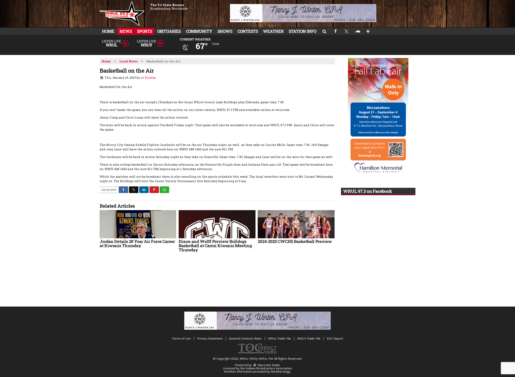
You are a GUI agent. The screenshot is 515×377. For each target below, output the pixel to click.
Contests (247, 31)
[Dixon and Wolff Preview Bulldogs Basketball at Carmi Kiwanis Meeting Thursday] (217, 224)
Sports (144, 31)
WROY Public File (308, 338)
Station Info (302, 31)
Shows (224, 31)
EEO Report (335, 338)
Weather (273, 31)
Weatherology (280, 371)
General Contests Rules (245, 338)
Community (199, 31)
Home (108, 31)
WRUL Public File (279, 338)
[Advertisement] (303, 13)
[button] (324, 31)
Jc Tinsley (148, 78)
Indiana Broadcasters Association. (269, 368)
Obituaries (169, 31)
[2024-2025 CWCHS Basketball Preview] (296, 224)
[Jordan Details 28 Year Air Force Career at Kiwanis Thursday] (138, 224)
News (125, 31)
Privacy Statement (210, 338)
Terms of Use (181, 338)
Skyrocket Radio (268, 365)
